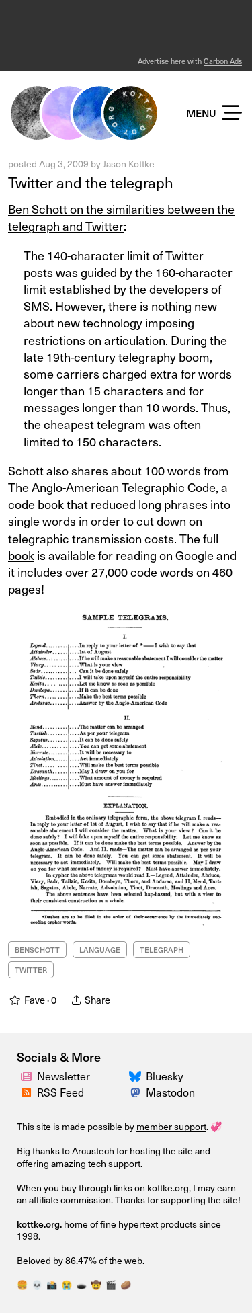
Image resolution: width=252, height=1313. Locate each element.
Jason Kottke (129, 163)
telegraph (161, 950)
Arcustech (93, 1150)
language (99, 950)
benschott (37, 950)
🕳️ (81, 1285)
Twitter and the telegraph (90, 182)
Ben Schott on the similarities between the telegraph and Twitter (121, 217)
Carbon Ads (223, 61)
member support (171, 1126)
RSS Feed (60, 1092)
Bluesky (164, 1076)
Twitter (31, 970)
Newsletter (63, 1076)
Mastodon (170, 1092)
